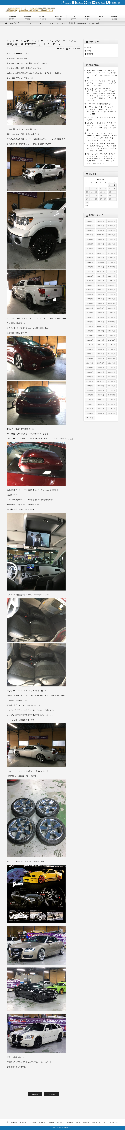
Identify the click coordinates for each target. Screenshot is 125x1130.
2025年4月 (101, 244)
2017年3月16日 (74, 48)
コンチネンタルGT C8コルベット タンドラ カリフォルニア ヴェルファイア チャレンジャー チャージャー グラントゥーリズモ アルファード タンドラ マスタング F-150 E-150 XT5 (102, 94)
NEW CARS (27, 17)
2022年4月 (101, 299)
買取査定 (42, 1122)
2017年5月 (90, 390)
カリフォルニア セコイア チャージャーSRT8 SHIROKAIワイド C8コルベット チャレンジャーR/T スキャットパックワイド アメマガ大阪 (102, 136)
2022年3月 (111, 299)
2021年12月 (111, 303)
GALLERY (87, 17)
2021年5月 (90, 317)
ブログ (12, 23)
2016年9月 (111, 399)
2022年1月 (101, 303)
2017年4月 (101, 390)
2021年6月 (111, 312)
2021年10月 (100, 308)
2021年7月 (101, 312)
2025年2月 (90, 248)
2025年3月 (111, 244)
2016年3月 (111, 408)
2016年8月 (90, 404)
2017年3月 (111, 390)
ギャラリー (60, 1122)
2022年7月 (101, 294)
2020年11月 (90, 326)
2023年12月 (111, 267)
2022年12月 (111, 285)
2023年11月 (90, 271)
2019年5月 (90, 354)
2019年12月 (111, 340)
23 (114, 196)
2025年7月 (101, 239)
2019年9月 (111, 344)
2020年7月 (101, 331)
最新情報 (70, 1122)
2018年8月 (90, 367)
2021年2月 (90, 322)
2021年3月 (111, 317)
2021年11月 (90, 308)
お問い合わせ (96, 1122)
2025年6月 (111, 239)
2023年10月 (100, 271)
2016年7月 (101, 404)
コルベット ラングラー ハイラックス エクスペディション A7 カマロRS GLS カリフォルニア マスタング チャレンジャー (101, 147)
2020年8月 (90, 331)
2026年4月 (101, 226)
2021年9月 (111, 308)
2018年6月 (111, 367)
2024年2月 (90, 267)
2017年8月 (90, 386)
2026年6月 (111, 221)
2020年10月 (100, 326)
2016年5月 (90, 408)
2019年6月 (111, 349)
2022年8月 (90, 294)
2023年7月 (101, 276)
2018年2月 (90, 376)
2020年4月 (101, 335)
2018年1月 (101, 376)
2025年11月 (90, 235)
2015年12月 (111, 413)
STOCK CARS (11, 17)
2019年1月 (101, 358)
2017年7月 (101, 386)
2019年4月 (101, 354)
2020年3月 (111, 335)
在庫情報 (14, 1122)
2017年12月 (111, 376)
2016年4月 (101, 408)
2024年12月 (111, 248)
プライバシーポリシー (111, 1122)
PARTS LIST (42, 17)
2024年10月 (100, 253)
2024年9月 (111, 253)
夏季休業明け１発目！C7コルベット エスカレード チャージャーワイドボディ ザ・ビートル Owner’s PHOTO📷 (102, 73)
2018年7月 (101, 367)
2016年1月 (101, 413)
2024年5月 (90, 262)
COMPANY (114, 17)
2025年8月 (90, 239)
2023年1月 (101, 285)
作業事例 (90, 54)
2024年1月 (101, 267)
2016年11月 (90, 399)
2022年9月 (111, 290)
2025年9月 (111, 235)
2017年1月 (101, 395)
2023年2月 (90, 285)
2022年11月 (90, 290)
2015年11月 (90, 418)
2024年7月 (101, 257)
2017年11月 (90, 381)
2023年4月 (101, 280)
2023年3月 (111, 280)
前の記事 (35, 1094)
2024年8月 (90, 257)
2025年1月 (101, 248)
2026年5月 (90, 226)
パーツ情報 (32, 1122)
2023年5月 (90, 280)
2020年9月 (111, 326)
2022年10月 (100, 290)
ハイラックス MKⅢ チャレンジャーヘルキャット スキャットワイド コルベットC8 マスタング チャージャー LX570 (102, 110)
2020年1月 (101, 340)
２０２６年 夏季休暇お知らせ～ (99, 104)
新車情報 (23, 1122)
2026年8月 (90, 221)
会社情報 (86, 1122)
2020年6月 (111, 331)
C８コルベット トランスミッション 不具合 (102, 118)
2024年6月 (111, 257)
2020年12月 (111, 322)
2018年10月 (100, 363)
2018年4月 (101, 372)
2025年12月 (111, 230)
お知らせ (90, 47)
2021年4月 (101, 317)
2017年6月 (111, 386)
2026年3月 (111, 226)
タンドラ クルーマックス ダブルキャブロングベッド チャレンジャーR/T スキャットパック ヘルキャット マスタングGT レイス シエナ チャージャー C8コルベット (102, 158)
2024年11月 (90, 253)
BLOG (101, 17)
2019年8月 (90, 349)
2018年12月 (111, 358)
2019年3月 (111, 354)
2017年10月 (100, 381)
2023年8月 (90, 276)
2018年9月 (111, 363)
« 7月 (87, 206)
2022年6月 (111, 294)
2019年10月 (100, 344)
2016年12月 (111, 395)
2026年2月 (90, 230)
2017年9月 (111, 381)
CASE (73, 17)
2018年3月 (111, 372)
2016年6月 (111, 404)
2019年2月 (90, 358)
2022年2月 (90, 303)
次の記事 (51, 1094)
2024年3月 (111, 262)
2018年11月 (90, 363)
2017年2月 (90, 395)
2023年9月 (111, 271)
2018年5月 (90, 372)
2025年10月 (100, 235)
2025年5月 (90, 244)
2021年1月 (101, 322)
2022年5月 (90, 299)
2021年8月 (90, 312)
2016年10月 (100, 399)
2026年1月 (101, 230)
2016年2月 (90, 413)
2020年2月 (90, 340)
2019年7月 (101, 349)
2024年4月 (101, 262)
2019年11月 (90, 344)
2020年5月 (90, 335)
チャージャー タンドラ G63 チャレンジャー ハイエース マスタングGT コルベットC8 (101, 83)
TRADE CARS (58, 17)
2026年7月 (101, 221)
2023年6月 (111, 276)
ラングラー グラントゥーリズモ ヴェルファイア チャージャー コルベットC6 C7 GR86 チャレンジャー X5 (102, 126)
